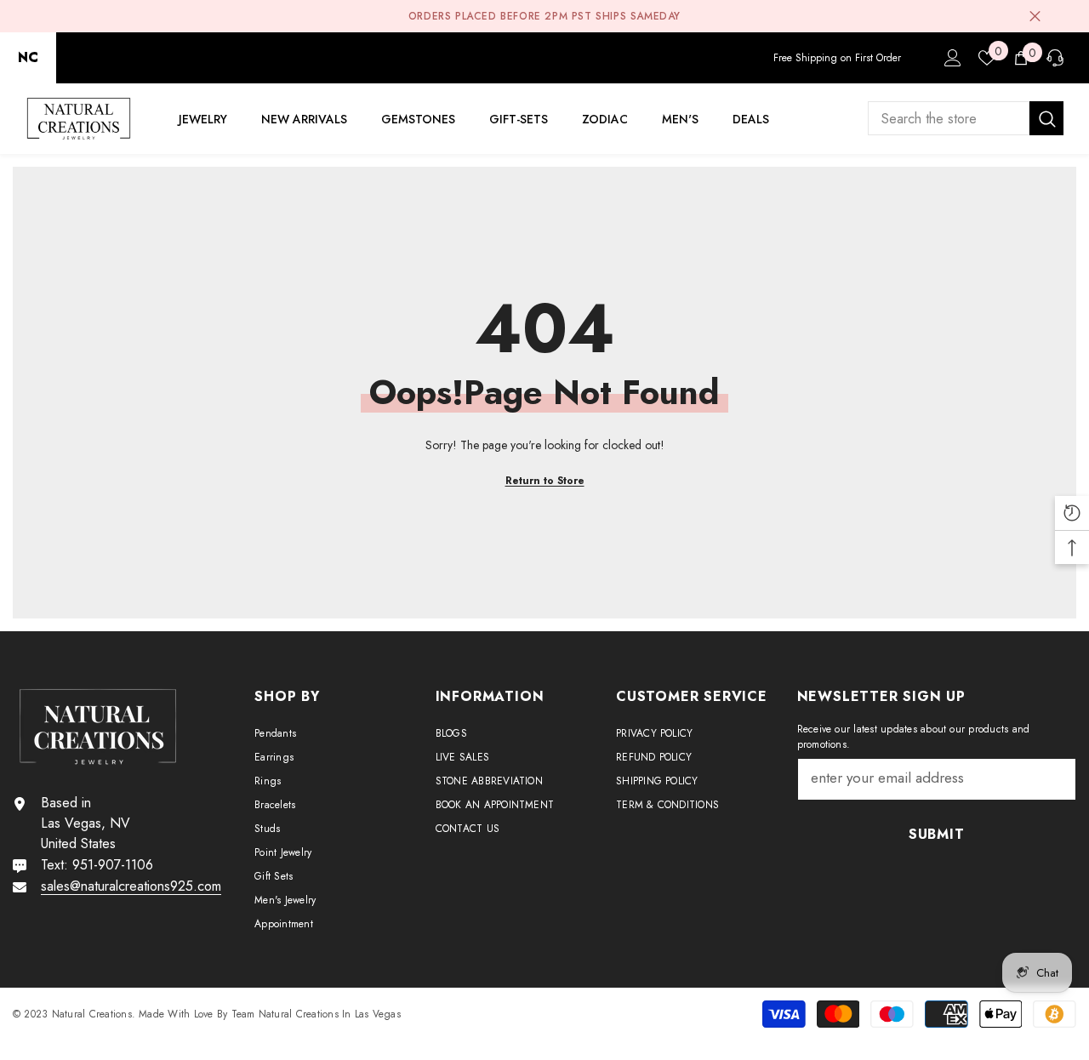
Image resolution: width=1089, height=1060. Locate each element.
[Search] (965, 118)
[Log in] (952, 57)
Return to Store (544, 480)
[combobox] (948, 118)
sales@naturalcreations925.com (131, 886)
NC (28, 57)
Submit (937, 834)
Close (1035, 16)
